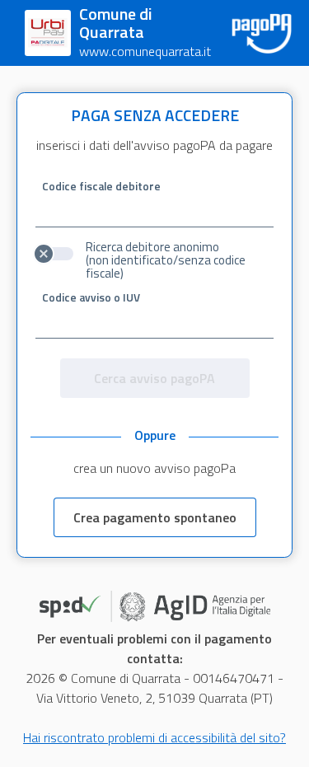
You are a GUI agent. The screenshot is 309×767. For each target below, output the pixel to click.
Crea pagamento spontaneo (154, 517)
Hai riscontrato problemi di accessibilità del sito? (154, 737)
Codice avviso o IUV (91, 297)
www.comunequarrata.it (145, 51)
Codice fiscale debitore (101, 186)
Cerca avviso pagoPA (154, 378)
